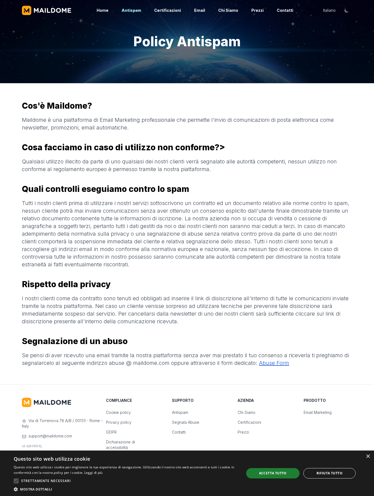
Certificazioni (167, 10)
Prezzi (257, 10)
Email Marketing (318, 412)
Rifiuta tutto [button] (330, 473)
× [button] (368, 456)
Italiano (329, 10)
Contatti (285, 10)
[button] (125, 489)
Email (199, 10)
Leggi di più (93, 472)
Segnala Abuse (185, 422)
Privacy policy (118, 422)
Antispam (131, 10)
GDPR (111, 432)
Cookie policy (118, 412)
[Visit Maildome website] (46, 10)
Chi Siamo (228, 10)
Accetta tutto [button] (273, 473)
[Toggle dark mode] (346, 10)
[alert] (187, 473)
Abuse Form (274, 363)
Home (102, 10)
